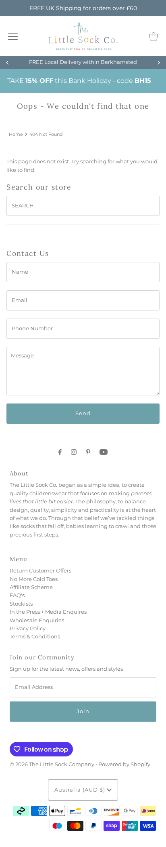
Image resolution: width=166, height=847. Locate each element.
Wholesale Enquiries (37, 620)
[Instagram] (74, 452)
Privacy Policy (28, 628)
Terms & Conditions (35, 637)
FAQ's (17, 595)
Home (16, 134)
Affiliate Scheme (31, 587)
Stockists (21, 604)
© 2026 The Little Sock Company (52, 764)
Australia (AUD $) (80, 790)
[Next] (158, 63)
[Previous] (8, 63)
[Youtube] (104, 452)
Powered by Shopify (124, 764)
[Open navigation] (13, 36)
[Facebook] (60, 452)
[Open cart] (153, 36)
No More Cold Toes (34, 579)
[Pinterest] (88, 452)
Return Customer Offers (40, 571)
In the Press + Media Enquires (48, 612)
